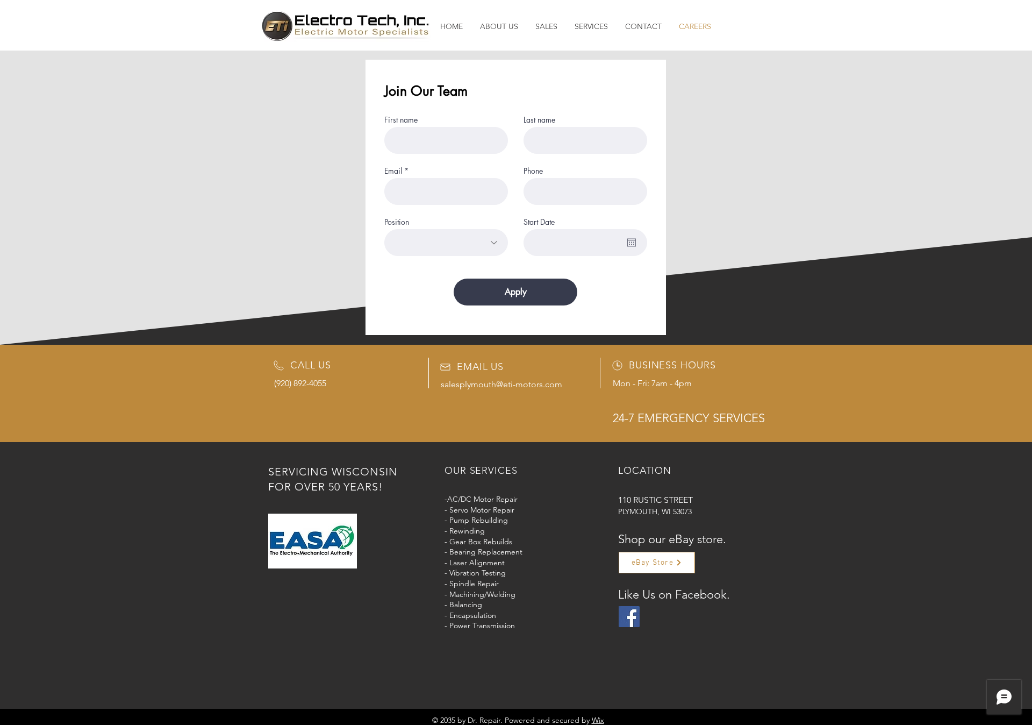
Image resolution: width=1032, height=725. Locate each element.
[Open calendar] (631, 242)
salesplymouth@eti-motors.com (501, 384)
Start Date (539, 222)
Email (393, 171)
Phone (533, 171)
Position (396, 222)
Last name (539, 120)
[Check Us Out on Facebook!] (629, 616)
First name (401, 120)
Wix (598, 720)
